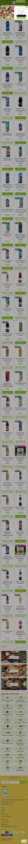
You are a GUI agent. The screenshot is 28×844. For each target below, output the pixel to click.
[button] (26, 7)
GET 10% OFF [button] (21, 17)
